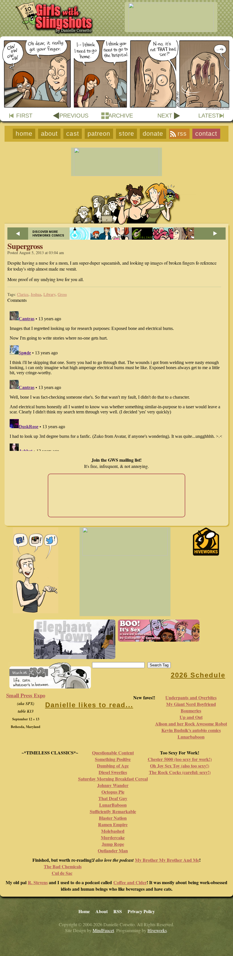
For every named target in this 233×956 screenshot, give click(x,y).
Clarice (22, 294)
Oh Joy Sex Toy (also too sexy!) (179, 765)
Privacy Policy (141, 911)
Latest (208, 115)
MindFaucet (103, 930)
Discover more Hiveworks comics (48, 233)
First (24, 115)
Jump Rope (113, 844)
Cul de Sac (62, 873)
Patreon (99, 133)
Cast (72, 133)
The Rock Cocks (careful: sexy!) (180, 772)
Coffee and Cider (130, 882)
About (49, 133)
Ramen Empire (113, 824)
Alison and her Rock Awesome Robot (191, 723)
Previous (73, 115)
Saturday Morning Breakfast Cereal (113, 778)
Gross (62, 294)
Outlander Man (113, 850)
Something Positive (113, 759)
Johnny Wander (112, 785)
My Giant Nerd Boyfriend (191, 704)
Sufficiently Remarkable (113, 811)
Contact (206, 133)
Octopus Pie (112, 791)
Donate (153, 133)
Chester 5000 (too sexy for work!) (180, 759)
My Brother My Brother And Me (167, 860)
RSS (182, 133)
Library (49, 294)
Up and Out (191, 717)
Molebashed (112, 831)
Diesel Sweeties (113, 772)
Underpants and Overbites (191, 697)
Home (24, 133)
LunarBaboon (113, 805)
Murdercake (113, 837)
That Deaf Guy (112, 798)
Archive (120, 115)
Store (126, 133)
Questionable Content (113, 752)
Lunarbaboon (191, 736)
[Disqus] (116, 380)
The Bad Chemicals (63, 866)
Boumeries (191, 710)
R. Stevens (38, 882)
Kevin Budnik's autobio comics (191, 730)
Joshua (36, 294)
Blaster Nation (113, 818)
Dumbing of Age (113, 765)
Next (164, 115)
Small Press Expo (25, 695)
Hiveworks (157, 930)
